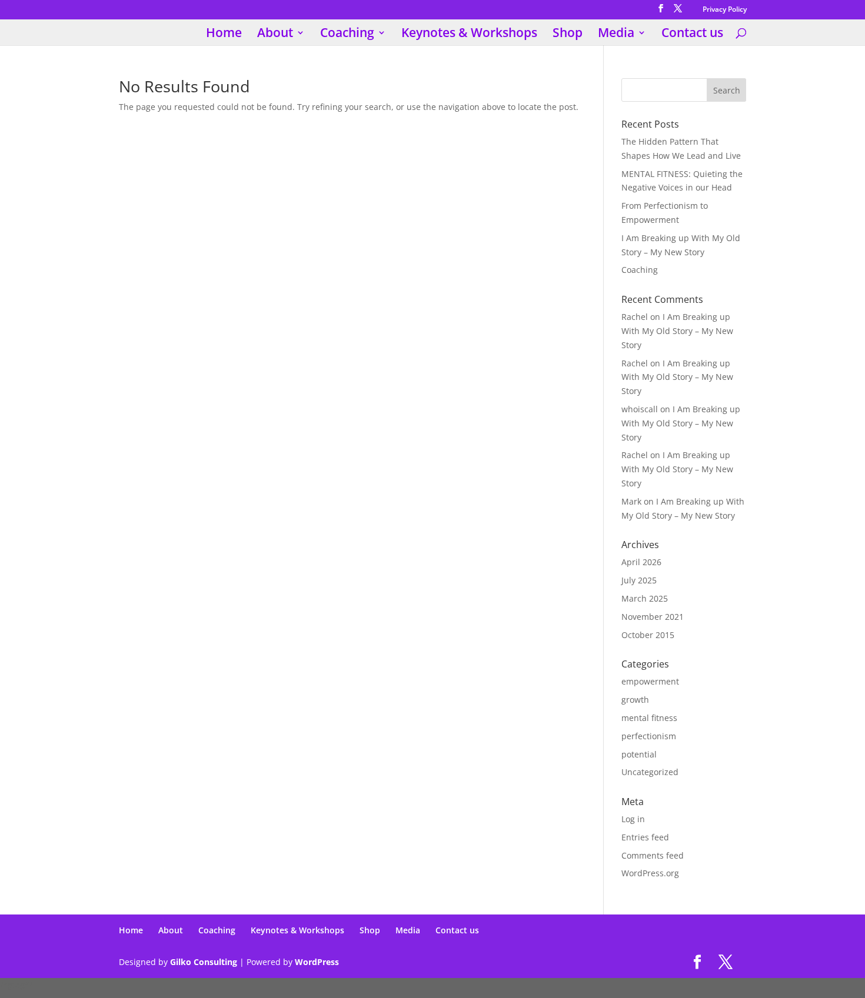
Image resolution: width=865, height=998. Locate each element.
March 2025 (644, 598)
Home (224, 34)
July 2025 (639, 580)
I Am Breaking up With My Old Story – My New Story (677, 331)
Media (616, 34)
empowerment (650, 681)
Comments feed (652, 855)
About (275, 34)
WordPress (317, 961)
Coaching (347, 34)
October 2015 (647, 634)
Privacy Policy (725, 10)
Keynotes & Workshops (469, 34)
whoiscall (639, 409)
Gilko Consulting (203, 961)
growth (635, 699)
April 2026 (641, 562)
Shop (568, 34)
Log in (633, 819)
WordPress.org (650, 873)
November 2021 (652, 616)
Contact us (692, 34)
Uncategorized (649, 771)
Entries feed (645, 837)
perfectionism (648, 736)
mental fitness (649, 717)
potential (639, 754)
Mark (631, 501)
